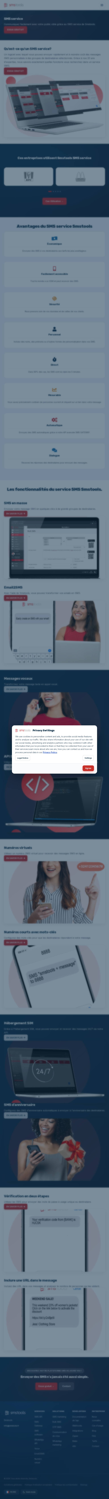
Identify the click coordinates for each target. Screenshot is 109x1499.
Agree (88, 768)
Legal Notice (22, 758)
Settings (88, 758)
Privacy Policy (50, 752)
